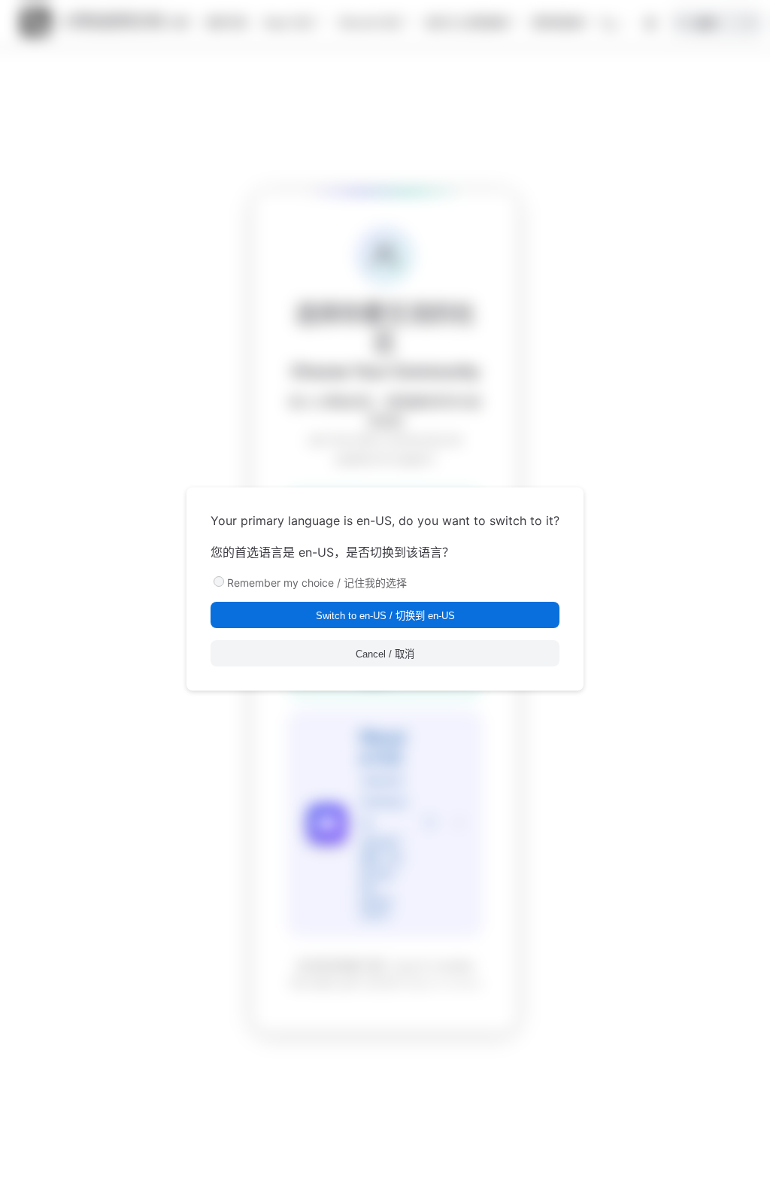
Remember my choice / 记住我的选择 (317, 582)
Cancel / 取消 (385, 654)
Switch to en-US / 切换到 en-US (385, 615)
